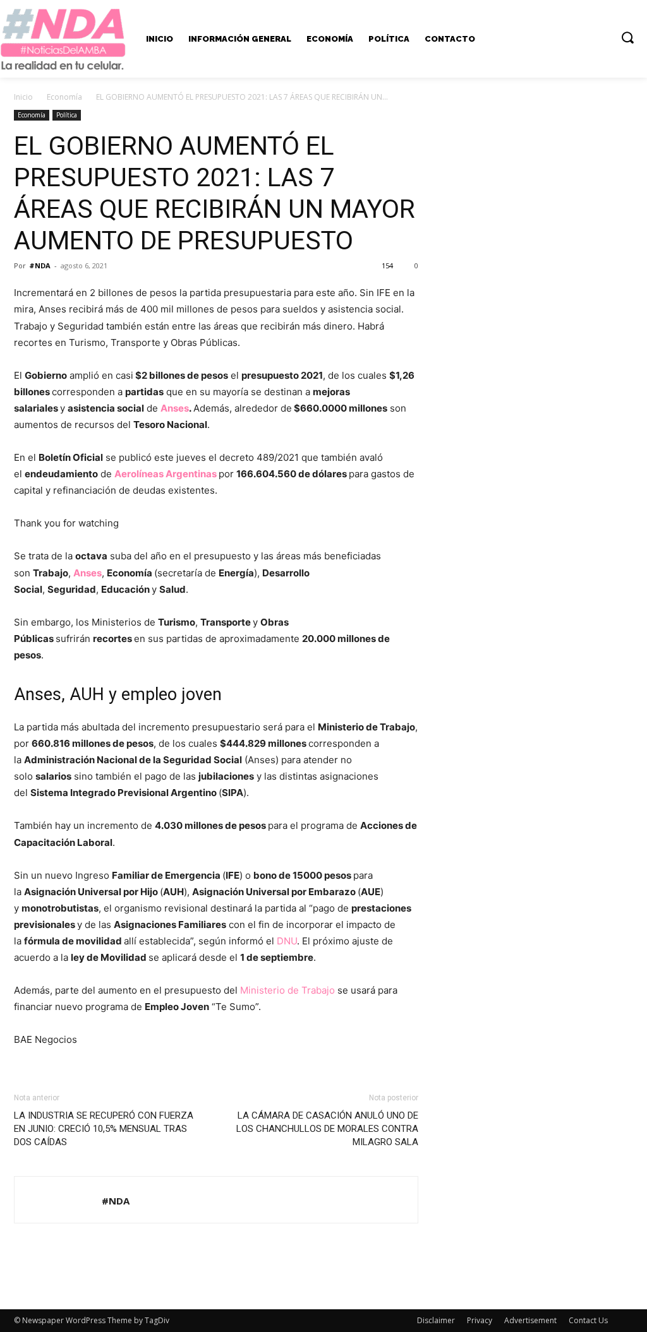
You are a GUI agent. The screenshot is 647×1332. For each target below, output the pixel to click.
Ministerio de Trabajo (287, 990)
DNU (287, 941)
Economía (64, 97)
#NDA (40, 265)
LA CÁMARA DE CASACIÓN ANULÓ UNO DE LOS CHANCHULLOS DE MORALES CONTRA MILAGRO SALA (327, 1129)
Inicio (23, 97)
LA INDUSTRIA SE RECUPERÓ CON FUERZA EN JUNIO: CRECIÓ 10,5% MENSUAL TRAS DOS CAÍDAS (103, 1129)
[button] (627, 37)
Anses (174, 408)
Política (66, 114)
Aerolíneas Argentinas (165, 474)
